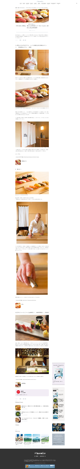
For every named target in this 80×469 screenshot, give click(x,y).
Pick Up (17, 431)
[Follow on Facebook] (37, 456)
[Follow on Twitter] (39, 456)
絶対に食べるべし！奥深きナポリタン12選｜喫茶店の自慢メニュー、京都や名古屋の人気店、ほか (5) (42, 465)
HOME (16, 7)
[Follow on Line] (43, 456)
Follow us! (58, 429)
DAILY (54, 390)
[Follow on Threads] (45, 456)
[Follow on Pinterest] (41, 456)
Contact (32, 461)
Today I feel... (32, 465)
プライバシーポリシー (60, 443)
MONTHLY (62, 390)
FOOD (18, 7)
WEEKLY (58, 390)
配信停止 (63, 441)
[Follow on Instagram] (35, 456)
